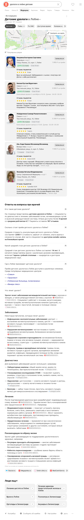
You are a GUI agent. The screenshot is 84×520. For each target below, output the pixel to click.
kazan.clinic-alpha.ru (29, 447)
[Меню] (80, 4)
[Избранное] (72, 4)
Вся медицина (11, 16)
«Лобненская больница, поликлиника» (23, 281)
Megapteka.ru (59, 297)
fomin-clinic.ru (11, 300)
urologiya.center (51, 369)
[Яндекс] (6, 4)
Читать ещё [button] (45, 165)
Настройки (52, 513)
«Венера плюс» (13, 284)
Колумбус (12, 513)
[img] (21, 72)
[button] (14, 52)
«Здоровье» (12, 278)
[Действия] (67, 16)
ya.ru (66, 513)
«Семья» (11, 274)
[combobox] (32, 4)
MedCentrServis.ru (15, 326)
